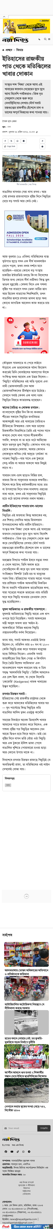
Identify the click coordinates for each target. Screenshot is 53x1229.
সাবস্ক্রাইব (44, 1128)
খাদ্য (8, 785)
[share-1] (5, 141)
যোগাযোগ (26, 1194)
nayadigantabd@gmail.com (17, 1222)
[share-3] (17, 141)
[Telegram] (28, 1151)
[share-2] (11, 141)
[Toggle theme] (39, 39)
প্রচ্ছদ (9, 50)
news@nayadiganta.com (23, 1219)
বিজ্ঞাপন (26, 1188)
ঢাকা (9, 126)
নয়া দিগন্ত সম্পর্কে (27, 1182)
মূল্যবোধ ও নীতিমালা (26, 1185)
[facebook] (5, 1151)
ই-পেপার (6, 1145)
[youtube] (11, 1151)
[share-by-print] (42, 146)
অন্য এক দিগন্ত (18, 1145)
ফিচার (19, 50)
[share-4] (23, 141)
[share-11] (42, 141)
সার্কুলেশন (26, 1191)
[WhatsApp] (23, 1151)
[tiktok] (17, 1151)
